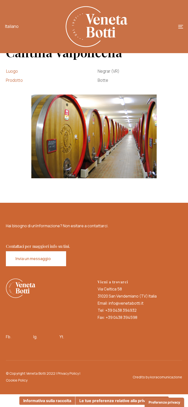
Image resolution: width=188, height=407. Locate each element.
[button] (13, 26)
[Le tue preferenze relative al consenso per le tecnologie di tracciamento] (164, 402)
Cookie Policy (16, 380)
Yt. (61, 336)
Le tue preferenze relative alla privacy (115, 400)
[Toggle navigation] (153, 26)
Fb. (8, 336)
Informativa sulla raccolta (47, 400)
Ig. (35, 336)
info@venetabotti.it (126, 303)
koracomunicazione (166, 377)
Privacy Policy (68, 373)
